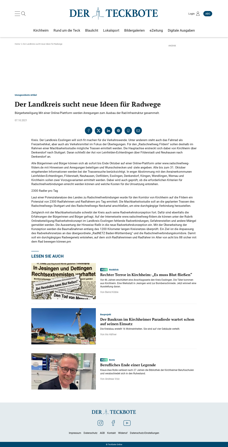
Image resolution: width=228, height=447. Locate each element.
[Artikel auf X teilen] (98, 130)
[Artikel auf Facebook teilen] (88, 130)
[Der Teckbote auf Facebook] (113, 423)
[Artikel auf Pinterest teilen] (118, 130)
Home (17, 43)
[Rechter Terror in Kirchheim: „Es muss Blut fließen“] (63, 281)
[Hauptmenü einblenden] (18, 13)
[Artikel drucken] (128, 130)
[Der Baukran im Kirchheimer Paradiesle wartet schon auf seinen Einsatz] (63, 326)
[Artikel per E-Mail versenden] (138, 130)
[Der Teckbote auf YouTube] (127, 423)
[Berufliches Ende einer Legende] (63, 371)
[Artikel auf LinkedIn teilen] (108, 130)
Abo (207, 13)
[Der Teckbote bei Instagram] (100, 423)
